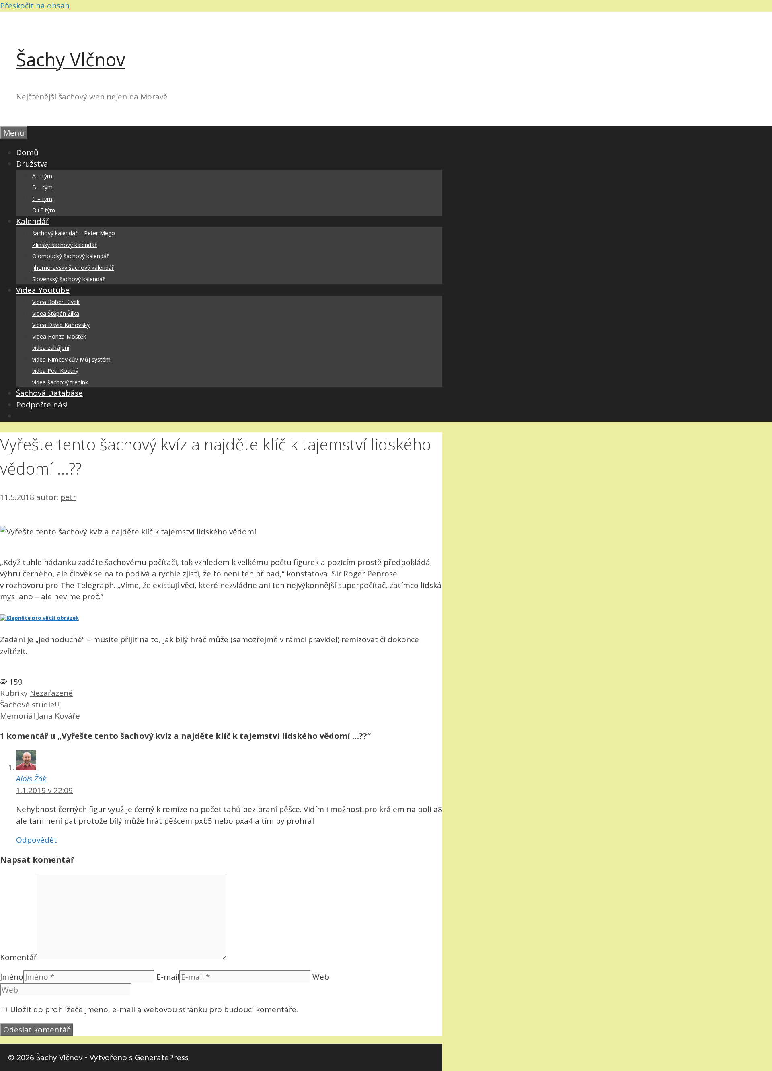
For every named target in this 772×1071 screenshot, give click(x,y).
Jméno (11, 977)
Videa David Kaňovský (61, 325)
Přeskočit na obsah (35, 5)
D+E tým (43, 210)
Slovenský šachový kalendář (68, 279)
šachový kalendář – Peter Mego (73, 233)
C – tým (42, 199)
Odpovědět (36, 840)
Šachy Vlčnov (70, 59)
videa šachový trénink (60, 382)
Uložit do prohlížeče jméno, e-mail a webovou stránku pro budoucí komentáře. (154, 1009)
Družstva (32, 163)
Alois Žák (31, 778)
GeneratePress (162, 1057)
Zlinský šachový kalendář (64, 245)
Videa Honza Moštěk (59, 336)
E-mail (167, 977)
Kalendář (32, 221)
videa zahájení (50, 348)
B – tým (42, 187)
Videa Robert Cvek (56, 302)
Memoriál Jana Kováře (40, 716)
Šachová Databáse (49, 393)
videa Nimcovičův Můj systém (71, 359)
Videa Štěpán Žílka (55, 313)
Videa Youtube (43, 290)
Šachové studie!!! (30, 704)
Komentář (18, 957)
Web (320, 977)
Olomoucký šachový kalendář (70, 256)
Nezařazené (51, 693)
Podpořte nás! (42, 404)
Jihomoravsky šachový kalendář (73, 267)
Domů (27, 152)
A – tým (42, 176)
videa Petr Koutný (55, 370)
